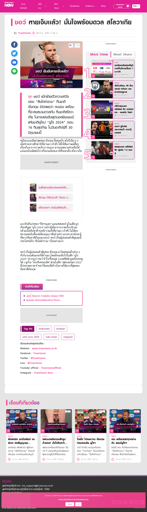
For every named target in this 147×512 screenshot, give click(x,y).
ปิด (78, 504)
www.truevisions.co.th (44, 348)
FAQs (103, 6)
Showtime (74, 6)
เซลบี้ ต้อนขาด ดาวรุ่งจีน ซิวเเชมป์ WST (45, 296)
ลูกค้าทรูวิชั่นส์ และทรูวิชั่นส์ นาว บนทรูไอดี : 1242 (25, 489)
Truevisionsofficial (51, 368)
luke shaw (51, 337)
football (60, 329)
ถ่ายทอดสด (44, 329)
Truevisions (39, 353)
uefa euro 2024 (30, 337)
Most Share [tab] (122, 54)
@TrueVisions (38, 358)
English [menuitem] (134, 16)
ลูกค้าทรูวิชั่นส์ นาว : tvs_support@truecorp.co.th (27, 486)
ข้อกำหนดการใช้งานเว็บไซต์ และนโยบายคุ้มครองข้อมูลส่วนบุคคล (73, 499)
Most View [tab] (99, 54)
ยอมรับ (70, 504)
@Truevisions (35, 363)
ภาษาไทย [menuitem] (133, 12)
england (67, 337)
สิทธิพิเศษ (56, 6)
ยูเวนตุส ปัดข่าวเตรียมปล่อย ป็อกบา (43, 300)
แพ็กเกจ (40, 6)
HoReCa (89, 6)
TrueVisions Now (43, 373)
